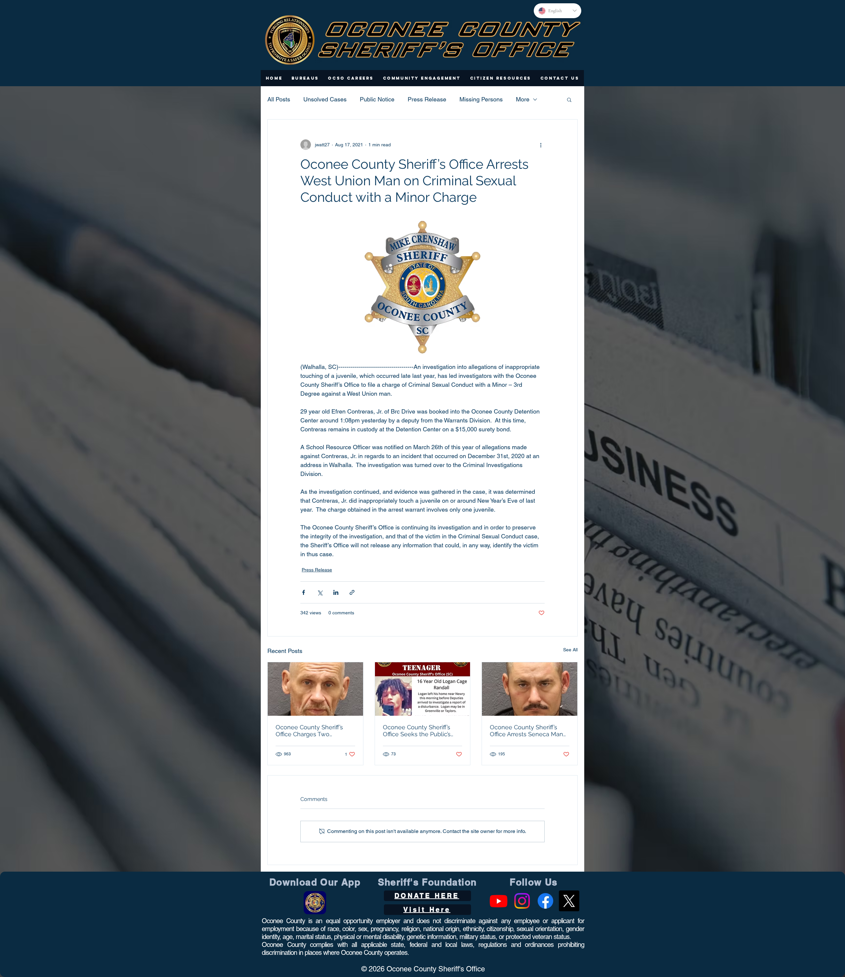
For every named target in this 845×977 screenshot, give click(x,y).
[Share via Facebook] (303, 592)
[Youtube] (498, 900)
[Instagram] (522, 900)
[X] (568, 900)
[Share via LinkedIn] (336, 592)
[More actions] (541, 145)
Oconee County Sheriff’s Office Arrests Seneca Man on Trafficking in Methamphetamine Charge (527, 731)
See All (570, 649)
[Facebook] (545, 900)
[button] (305, 78)
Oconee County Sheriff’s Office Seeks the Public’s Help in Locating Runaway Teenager (419, 731)
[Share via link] (352, 592)
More (522, 99)
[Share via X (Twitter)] (320, 592)
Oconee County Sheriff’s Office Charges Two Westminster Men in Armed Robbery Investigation (314, 731)
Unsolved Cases (325, 99)
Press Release (427, 99)
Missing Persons (481, 99)
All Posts (278, 99)
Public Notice (377, 99)
